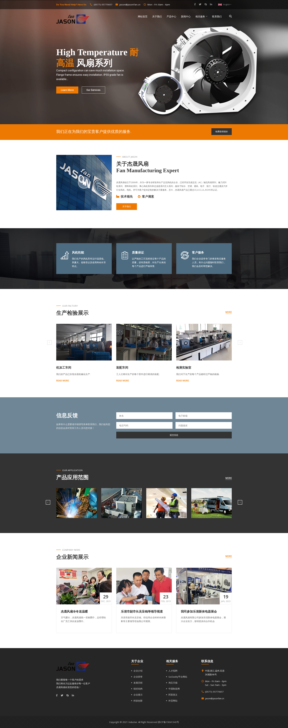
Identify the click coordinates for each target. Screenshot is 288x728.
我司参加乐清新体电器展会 (199, 611)
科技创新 (138, 700)
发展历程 (138, 682)
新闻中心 (186, 16)
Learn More (67, 90)
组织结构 (138, 688)
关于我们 (157, 16)
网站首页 (142, 16)
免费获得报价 (221, 131)
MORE (228, 312)
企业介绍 (138, 670)
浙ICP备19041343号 (168, 722)
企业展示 (138, 694)
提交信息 (174, 435)
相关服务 (200, 16)
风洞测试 (182, 367)
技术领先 (127, 196)
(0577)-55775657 (103, 4)
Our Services (93, 90)
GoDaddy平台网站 (177, 676)
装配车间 (62, 367)
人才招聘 (172, 670)
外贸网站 (172, 700)
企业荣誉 (138, 676)
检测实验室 (123, 367)
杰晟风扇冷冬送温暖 (74, 611)
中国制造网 (174, 688)
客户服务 (198, 252)
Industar (132, 722)
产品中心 (171, 16)
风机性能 (78, 252)
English (227, 4)
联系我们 (217, 16)
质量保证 (138, 252)
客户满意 (148, 196)
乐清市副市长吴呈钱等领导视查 (142, 611)
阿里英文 (172, 694)
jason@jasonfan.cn (129, 4)
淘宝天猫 (172, 682)
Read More (62, 380)
